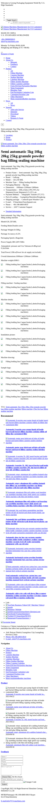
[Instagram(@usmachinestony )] (18, 618)
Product (9, 140)
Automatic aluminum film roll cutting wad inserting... (26, 745)
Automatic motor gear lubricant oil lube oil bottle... (25, 707)
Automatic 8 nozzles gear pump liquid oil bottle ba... (25, 694)
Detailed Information (13, 211)
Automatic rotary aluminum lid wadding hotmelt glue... (26, 732)
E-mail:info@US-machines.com (13, 801)
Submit (4, 784)
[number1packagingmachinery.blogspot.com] (23, 612)
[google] (9, 607)
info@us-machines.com (10, 41)
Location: (9, 135)
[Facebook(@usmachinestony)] (18, 614)
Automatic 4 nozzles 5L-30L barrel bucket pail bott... (25, 720)
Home (8, 58)
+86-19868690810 (8, 39)
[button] (29, 782)
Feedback (5, 752)
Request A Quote (7, 54)
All (11, 71)
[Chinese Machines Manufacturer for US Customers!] (24, 28)
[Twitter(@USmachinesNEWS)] (18, 616)
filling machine (27, 409)
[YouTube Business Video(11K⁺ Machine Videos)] (25, 605)
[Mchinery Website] (13, 609)
